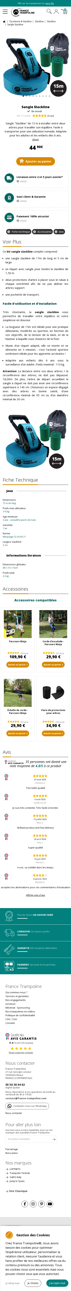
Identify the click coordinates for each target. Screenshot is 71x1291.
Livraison (10, 1003)
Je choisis (32, 1283)
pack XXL (50, 3)
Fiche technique (21, 231)
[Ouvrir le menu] (5, 10)
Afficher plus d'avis (35, 895)
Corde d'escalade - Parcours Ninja (53, 643)
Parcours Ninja (17, 641)
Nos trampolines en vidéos (20, 1011)
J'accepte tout (57, 1283)
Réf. (19, 115)
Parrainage (11, 1149)
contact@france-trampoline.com (25, 1098)
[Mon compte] (56, 12)
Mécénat (10, 1007)
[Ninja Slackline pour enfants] (18, 624)
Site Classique (18, 1191)
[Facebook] (24, 1204)
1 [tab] (22, 95)
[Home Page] (4, 21)
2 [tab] (26, 95)
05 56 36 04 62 (15, 1085)
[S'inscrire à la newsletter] (54, 1140)
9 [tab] (49, 95)
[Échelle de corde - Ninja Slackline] (18, 693)
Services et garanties (17, 996)
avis (50, 115)
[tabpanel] (35, 64)
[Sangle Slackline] (35, 64)
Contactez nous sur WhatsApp (30, 1106)
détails (23, 181)
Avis (61, 231)
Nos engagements (15, 1000)
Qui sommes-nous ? (16, 992)
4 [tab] (32, 95)
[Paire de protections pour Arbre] (53, 693)
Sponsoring (23, 1007)
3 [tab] (29, 95)
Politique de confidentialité (20, 1015)
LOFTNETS (15, 1169)
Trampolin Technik (19, 1173)
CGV (7, 1019)
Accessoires (45, 231)
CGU (14, 1019)
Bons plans (11, 1153)
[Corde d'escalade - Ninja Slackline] (53, 624)
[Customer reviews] (20, 1036)
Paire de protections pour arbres (53, 712)
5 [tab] (36, 95)
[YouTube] (50, 1204)
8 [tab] (45, 95)
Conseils (10, 1023)
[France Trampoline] (25, 12)
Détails (35, 139)
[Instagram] (33, 1204)
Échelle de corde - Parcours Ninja (17, 712)
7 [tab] (42, 95)
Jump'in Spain (17, 1181)
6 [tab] (39, 95)
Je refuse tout (12, 1283)
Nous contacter (13, 1113)
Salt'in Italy (15, 1177)
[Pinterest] (41, 1204)
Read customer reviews (21, 1052)
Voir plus (12, 241)
